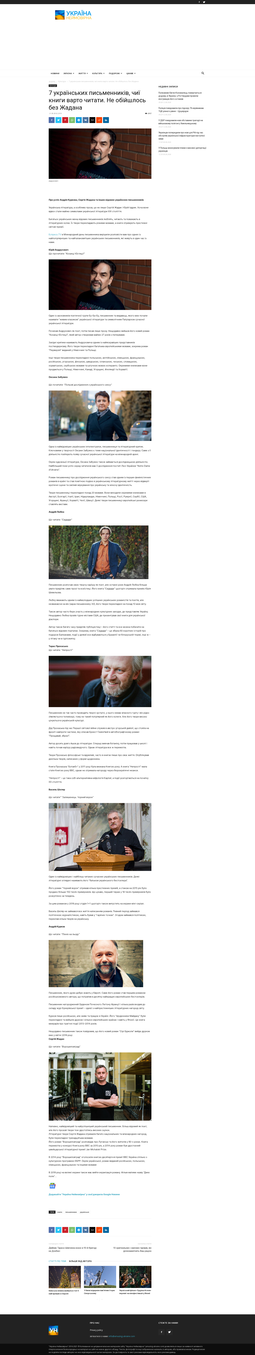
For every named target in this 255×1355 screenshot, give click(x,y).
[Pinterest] (65, 120)
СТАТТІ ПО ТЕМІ (57, 1261)
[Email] (92, 120)
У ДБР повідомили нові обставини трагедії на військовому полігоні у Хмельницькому (180, 122)
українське (84, 1212)
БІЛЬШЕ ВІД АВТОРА (80, 1261)
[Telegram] (79, 120)
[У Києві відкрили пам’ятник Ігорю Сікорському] (100, 1277)
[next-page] (102, 1299)
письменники (71, 1212)
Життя (82, 73)
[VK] (86, 120)
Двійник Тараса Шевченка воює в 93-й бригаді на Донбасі (73, 1249)
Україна (67, 73)
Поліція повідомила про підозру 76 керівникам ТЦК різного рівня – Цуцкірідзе (181, 109)
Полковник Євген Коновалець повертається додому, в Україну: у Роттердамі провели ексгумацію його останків (180, 96)
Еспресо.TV (55, 234)
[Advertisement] (152, 15)
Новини (55, 73)
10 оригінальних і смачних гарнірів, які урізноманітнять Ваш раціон (132, 1249)
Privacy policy (96, 1330)
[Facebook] (199, 2)
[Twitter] (204, 2)
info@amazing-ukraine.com (122, 1336)
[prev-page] (97, 1299)
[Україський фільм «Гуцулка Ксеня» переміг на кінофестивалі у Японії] (135, 1277)
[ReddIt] (99, 120)
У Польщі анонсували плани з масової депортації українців (182, 149)
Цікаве (129, 73)
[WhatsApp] (72, 120)
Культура (97, 73)
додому (52, 81)
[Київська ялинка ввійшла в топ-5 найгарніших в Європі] (65, 1277)
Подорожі (114, 73)
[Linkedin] (106, 120)
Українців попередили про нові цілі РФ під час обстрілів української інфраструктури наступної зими (181, 135)
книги (59, 1212)
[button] (202, 73)
